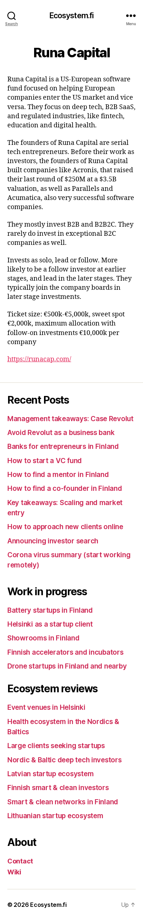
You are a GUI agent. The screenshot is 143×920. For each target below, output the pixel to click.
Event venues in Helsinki (46, 707)
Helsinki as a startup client (49, 624)
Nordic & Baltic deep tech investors (64, 760)
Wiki (14, 872)
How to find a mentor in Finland (58, 474)
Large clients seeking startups (56, 746)
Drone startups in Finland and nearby (66, 666)
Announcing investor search (52, 541)
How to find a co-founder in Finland (64, 488)
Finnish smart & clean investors (58, 788)
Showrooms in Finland (43, 638)
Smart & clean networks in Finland (62, 802)
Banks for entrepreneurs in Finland (63, 446)
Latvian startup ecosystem (50, 774)
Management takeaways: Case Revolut (70, 419)
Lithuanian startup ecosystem (55, 816)
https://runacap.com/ (39, 359)
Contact (20, 861)
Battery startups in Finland (50, 610)
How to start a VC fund (44, 461)
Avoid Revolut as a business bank (60, 432)
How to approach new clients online (65, 527)
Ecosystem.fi (72, 15)
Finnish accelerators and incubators (65, 652)
